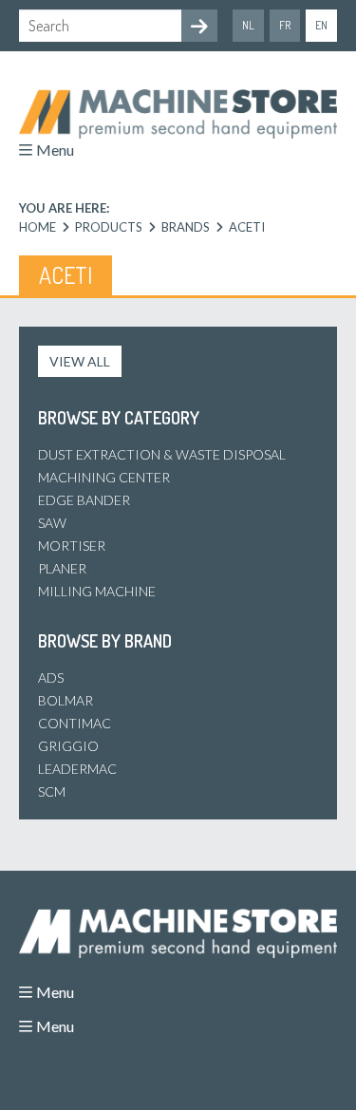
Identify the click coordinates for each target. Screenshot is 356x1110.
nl (248, 25)
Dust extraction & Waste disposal (162, 454)
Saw (52, 523)
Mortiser (71, 545)
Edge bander (84, 500)
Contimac (74, 723)
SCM (52, 791)
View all (79, 361)
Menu (55, 150)
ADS (51, 677)
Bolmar (65, 700)
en (321, 25)
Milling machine (97, 591)
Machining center (104, 477)
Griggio (68, 746)
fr (284, 25)
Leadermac (77, 769)
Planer (62, 568)
